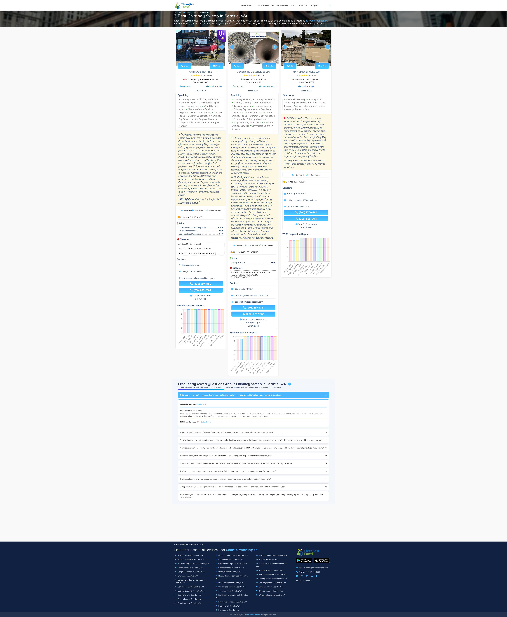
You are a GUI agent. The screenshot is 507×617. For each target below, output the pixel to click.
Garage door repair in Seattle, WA (232, 563)
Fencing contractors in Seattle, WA (233, 555)
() (207, 75)
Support (314, 5)
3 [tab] (200, 59)
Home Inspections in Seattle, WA (272, 574)
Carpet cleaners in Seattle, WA (190, 567)
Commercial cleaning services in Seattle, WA (190, 581)
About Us (303, 5)
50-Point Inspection (316, 20)
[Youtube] (312, 576)
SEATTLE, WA (191, 12)
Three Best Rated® (252, 615)
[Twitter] (302, 576)
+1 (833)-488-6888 (313, 572)
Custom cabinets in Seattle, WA (190, 591)
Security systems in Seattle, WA (272, 583)
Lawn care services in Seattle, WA (232, 602)
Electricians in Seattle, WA (229, 606)
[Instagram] (307, 576)
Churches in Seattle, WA (187, 576)
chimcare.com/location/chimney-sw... (198, 278)
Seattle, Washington (241, 550)
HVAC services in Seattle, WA (230, 583)
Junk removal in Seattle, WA (230, 591)
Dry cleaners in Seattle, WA (189, 603)
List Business (263, 5)
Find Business (247, 5)
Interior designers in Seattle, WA (232, 587)
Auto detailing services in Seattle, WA (193, 563)
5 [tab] (204, 59)
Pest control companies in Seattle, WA (272, 565)
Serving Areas (215, 86)
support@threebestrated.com (316, 568)
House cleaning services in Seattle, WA (232, 577)
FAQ (293, 5)
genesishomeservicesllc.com (249, 301)
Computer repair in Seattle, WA (190, 587)
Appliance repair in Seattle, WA (190, 559)
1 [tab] (196, 59)
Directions (186, 86)
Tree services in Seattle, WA (270, 591)
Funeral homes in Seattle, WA (230, 559)
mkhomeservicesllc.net (298, 206)
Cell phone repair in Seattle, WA (190, 572)
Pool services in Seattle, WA (270, 570)
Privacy (300, 581)
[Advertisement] (253, 522)
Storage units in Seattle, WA (270, 587)
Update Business (280, 5)
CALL (185, 66)
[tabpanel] (200, 48)
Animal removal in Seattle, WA (190, 555)
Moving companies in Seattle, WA (272, 555)
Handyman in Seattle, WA (229, 572)
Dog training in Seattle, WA (189, 595)
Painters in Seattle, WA (268, 559)
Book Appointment (191, 265)
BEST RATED (179, 12)
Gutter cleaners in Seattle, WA (231, 567)
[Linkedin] (317, 576)
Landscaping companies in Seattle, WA (232, 596)
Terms (309, 581)
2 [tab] (198, 59)
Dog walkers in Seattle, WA (189, 599)
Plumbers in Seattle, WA (228, 610)
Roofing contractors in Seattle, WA (273, 578)
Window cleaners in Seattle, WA (272, 595)
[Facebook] (297, 576)
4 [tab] (202, 59)
